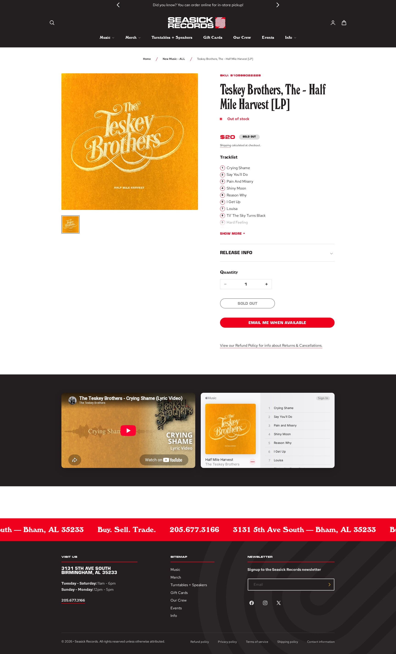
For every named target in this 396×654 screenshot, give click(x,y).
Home (147, 59)
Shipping (225, 145)
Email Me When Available (277, 322)
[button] (52, 22)
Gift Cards (179, 592)
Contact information (321, 642)
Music (175, 569)
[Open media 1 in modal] (186, 85)
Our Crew (178, 600)
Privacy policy (227, 642)
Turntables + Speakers (188, 585)
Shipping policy (287, 642)
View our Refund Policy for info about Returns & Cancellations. (271, 345)
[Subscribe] (329, 585)
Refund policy (199, 642)
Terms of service (257, 642)
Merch (175, 577)
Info (173, 615)
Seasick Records (86, 641)
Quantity (229, 272)
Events (176, 608)
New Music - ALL (174, 59)
